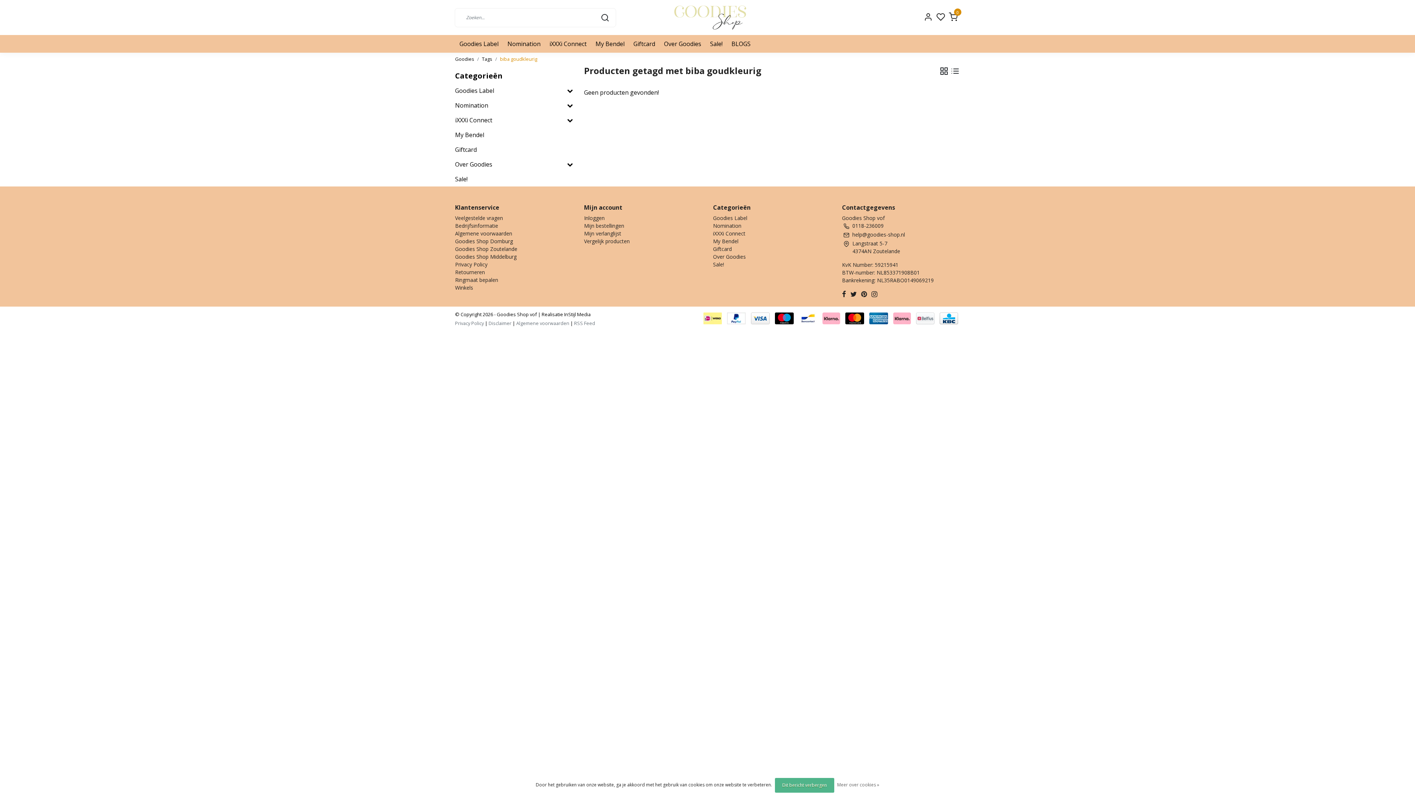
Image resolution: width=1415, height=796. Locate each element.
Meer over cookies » (858, 785)
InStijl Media (577, 314)
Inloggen (594, 217)
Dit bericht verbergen (804, 785)
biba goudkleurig (518, 59)
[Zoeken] (605, 17)
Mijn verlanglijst (602, 233)
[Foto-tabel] (944, 71)
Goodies (464, 59)
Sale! (716, 44)
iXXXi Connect (568, 44)
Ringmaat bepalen (476, 279)
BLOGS (741, 44)
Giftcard (644, 44)
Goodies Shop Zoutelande (486, 248)
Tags (487, 59)
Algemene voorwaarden (483, 233)
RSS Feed (584, 323)
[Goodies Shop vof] (710, 17)
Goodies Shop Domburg (484, 241)
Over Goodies (682, 44)
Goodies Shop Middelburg (486, 256)
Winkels (464, 287)
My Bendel (610, 44)
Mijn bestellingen (604, 225)
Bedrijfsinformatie (476, 225)
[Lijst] (955, 71)
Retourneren (470, 272)
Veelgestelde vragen (479, 217)
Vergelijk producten (607, 241)
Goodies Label (479, 44)
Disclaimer (500, 323)
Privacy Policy (471, 264)
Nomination (524, 44)
